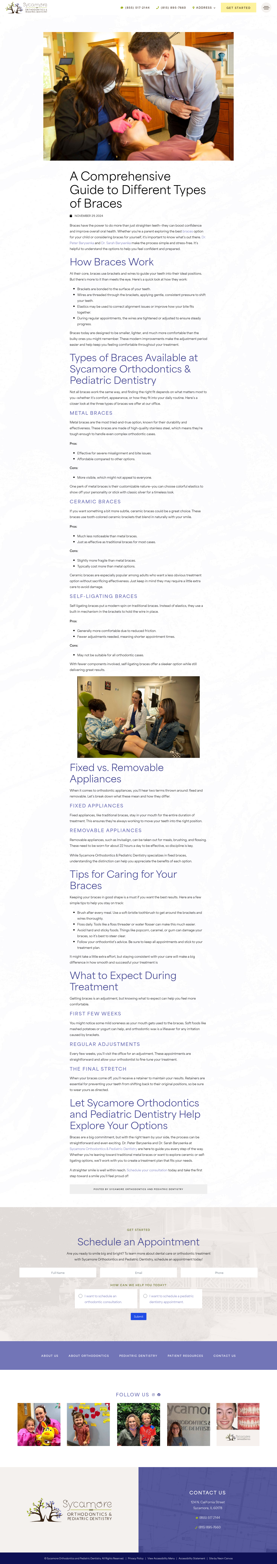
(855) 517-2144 (137, 7)
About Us (49, 1355)
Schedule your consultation (147, 1169)
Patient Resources (185, 1355)
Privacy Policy (136, 1558)
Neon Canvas (225, 1558)
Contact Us (224, 1355)
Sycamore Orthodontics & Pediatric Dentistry (103, 1148)
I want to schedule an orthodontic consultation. (103, 1298)
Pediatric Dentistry (138, 1355)
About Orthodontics (89, 1355)
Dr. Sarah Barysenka (116, 242)
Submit (138, 1316)
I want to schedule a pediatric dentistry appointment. (171, 1298)
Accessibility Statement (192, 1558)
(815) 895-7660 (173, 7)
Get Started (238, 7)
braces (188, 230)
